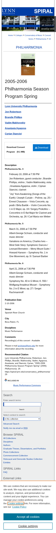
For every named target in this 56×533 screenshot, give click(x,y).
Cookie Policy (19, 507)
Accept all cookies (28, 516)
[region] (28, 507)
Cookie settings (16, 503)
